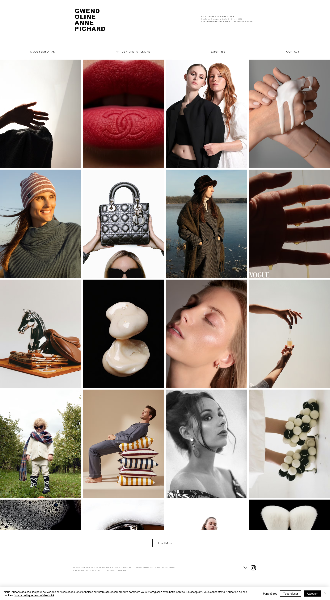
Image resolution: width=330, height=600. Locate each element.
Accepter (312, 593)
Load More (165, 543)
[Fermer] (325, 593)
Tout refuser (290, 593)
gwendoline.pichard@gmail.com (88, 570)
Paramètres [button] (270, 593)
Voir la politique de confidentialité (34, 595)
